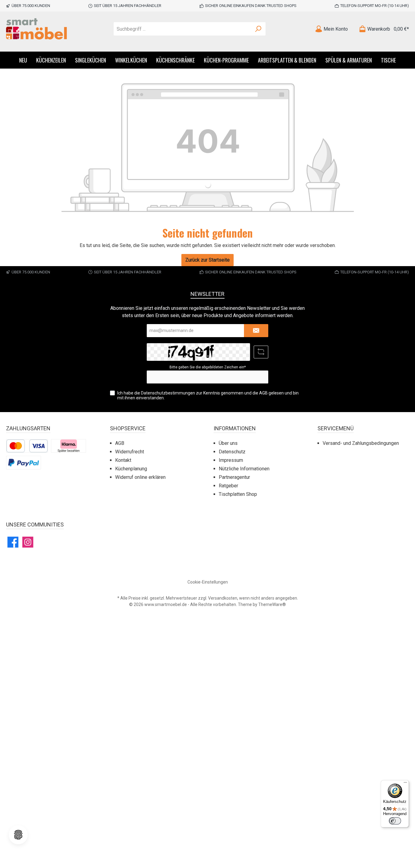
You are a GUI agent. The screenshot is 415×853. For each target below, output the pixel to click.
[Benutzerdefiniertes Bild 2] (68, 446)
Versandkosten (222, 598)
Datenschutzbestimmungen (168, 393)
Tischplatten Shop (238, 494)
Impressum (231, 460)
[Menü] (405, 783)
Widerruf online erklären (140, 477)
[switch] (395, 820)
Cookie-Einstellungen (207, 582)
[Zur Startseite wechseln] (36, 28)
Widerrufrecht (129, 452)
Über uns (228, 443)
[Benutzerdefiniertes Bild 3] (23, 462)
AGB (263, 393)
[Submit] (256, 330)
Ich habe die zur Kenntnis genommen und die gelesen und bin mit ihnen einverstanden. (208, 396)
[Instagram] (28, 542)
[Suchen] (258, 29)
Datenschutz (232, 452)
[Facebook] (13, 542)
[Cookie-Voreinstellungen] (18, 835)
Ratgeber (228, 486)
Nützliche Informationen (244, 469)
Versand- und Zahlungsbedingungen (361, 443)
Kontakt (123, 460)
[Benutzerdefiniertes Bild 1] (27, 446)
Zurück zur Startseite (207, 260)
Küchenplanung (131, 469)
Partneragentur (234, 477)
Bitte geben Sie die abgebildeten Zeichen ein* (208, 367)
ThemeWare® (272, 604)
